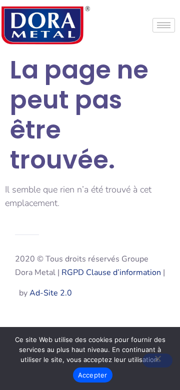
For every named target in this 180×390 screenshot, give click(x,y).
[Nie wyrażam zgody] (157, 361)
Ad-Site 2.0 (51, 293)
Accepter (93, 375)
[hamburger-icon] (163, 25)
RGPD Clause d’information (111, 272)
